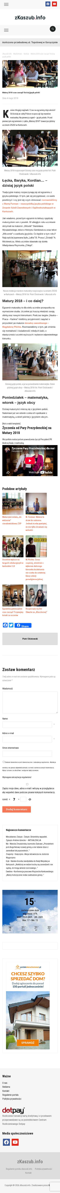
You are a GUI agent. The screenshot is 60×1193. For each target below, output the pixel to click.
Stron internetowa (10, 747)
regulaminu (45, 762)
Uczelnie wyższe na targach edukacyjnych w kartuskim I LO (12, 562)
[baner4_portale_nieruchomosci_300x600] (28, 1005)
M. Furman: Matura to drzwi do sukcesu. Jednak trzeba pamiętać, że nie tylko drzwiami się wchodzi (36, 523)
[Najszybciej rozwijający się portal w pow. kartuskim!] (30, 17)
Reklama (6, 1086)
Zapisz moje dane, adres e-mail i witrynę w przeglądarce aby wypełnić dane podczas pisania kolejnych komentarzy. (28, 790)
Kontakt (5, 1091)
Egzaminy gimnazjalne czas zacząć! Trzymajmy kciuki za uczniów (12, 612)
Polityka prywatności (11, 1098)
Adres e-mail (8, 733)
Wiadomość (7, 688)
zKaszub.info (30, 1161)
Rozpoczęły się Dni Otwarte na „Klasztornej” (36, 610)
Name (5, 718)
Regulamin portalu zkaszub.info (19, 1169)
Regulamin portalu (10, 1095)
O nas (4, 1083)
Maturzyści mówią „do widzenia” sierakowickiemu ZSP (11, 520)
